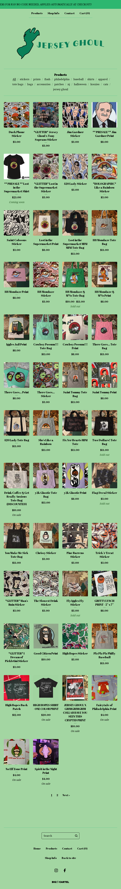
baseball (78, 79)
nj (69, 84)
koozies (94, 84)
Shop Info (53, 13)
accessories (43, 84)
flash (47, 79)
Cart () (85, 13)
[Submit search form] (76, 836)
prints (36, 79)
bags (30, 84)
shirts (90, 79)
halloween (80, 84)
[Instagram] (56, 870)
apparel (103, 79)
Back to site (69, 858)
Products (37, 13)
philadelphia (61, 79)
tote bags (17, 84)
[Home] (60, 43)
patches (59, 84)
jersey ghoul (60, 89)
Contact (69, 13)
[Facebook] (64, 870)
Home (37, 848)
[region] (60, 4)
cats (105, 84)
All (14, 79)
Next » (66, 795)
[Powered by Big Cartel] (60, 882)
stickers (24, 79)
